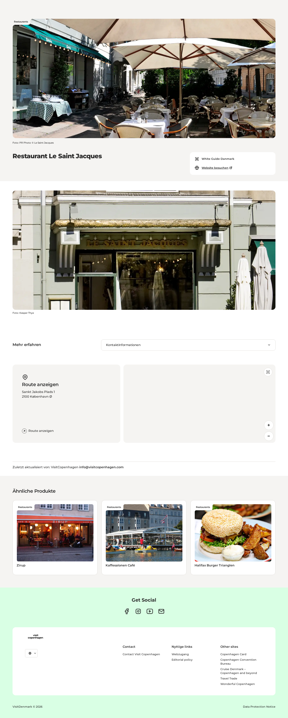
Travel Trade (228, 678)
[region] (199, 404)
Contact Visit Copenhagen (141, 654)
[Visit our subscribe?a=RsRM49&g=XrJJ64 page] (161, 611)
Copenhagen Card (233, 654)
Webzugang (180, 654)
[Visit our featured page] (149, 611)
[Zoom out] (269, 436)
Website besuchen (215, 168)
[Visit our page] (138, 611)
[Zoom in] (269, 425)
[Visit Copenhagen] (35, 637)
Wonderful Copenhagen (237, 684)
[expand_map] (268, 372)
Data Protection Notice (259, 706)
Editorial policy (182, 659)
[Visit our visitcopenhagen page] (126, 611)
